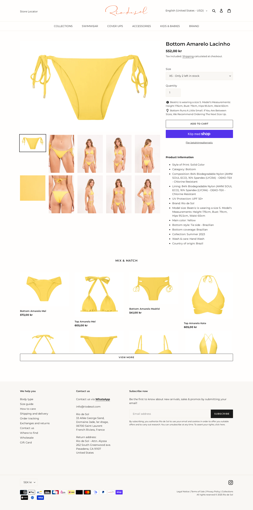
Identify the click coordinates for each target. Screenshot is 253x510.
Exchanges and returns (35, 423)
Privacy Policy (213, 491)
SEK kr (28, 482)
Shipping (188, 56)
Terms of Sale (198, 491)
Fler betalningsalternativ (199, 142)
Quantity (171, 85)
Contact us (27, 428)
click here (220, 424)
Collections (227, 491)
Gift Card (26, 442)
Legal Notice (183, 491)
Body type (26, 399)
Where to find (29, 433)
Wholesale (27, 437)
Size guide (26, 404)
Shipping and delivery (34, 413)
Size (168, 69)
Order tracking (29, 418)
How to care (28, 408)
